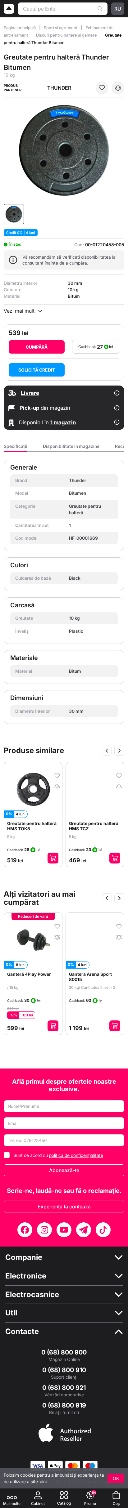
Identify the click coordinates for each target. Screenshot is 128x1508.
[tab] (15, 448)
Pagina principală (20, 27)
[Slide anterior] (107, 751)
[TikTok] (103, 1229)
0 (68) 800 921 (64, 1387)
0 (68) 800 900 (64, 1352)
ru (117, 9)
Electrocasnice (32, 1294)
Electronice (25, 1276)
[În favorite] (102, 88)
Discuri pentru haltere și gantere (67, 35)
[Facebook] (24, 1229)
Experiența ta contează (64, 1206)
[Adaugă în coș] (53, 858)
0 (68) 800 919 (64, 1405)
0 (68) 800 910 (64, 1370)
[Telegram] (83, 1229)
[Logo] (9, 9)
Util (11, 1313)
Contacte (22, 1331)
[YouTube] (64, 1229)
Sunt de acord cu (58, 1155)
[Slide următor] (119, 751)
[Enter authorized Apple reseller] (65, 1432)
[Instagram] (44, 1229)
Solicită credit (36, 370)
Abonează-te (64, 1170)
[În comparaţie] (118, 88)
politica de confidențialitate (76, 1155)
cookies (28, 1475)
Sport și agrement (61, 27)
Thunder (59, 88)
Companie (23, 1257)
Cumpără (37, 347)
